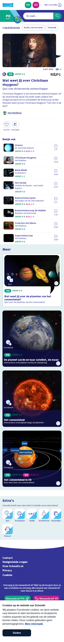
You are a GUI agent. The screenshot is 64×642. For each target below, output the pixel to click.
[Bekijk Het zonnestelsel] (32, 398)
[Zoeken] (57, 15)
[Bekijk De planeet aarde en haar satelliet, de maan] (32, 339)
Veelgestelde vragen (14, 562)
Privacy (7, 570)
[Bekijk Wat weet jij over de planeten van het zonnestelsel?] (32, 280)
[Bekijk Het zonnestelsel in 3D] (32, 459)
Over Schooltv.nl (12, 566)
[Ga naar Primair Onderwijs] (9, 16)
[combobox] (38, 15)
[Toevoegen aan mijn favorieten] (58, 363)
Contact (7, 558)
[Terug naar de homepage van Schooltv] (7, 5)
